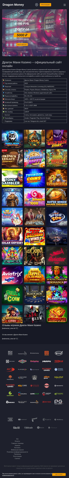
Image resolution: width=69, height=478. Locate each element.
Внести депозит (22, 44)
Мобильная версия (17, 450)
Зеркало (17, 445)
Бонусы (17, 441)
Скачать (17, 458)
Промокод (17, 454)
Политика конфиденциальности (17, 452)
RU (17, 439)
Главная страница (17, 443)
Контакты (17, 447)
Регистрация (45, 4)
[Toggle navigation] (64, 4)
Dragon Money (13, 4)
